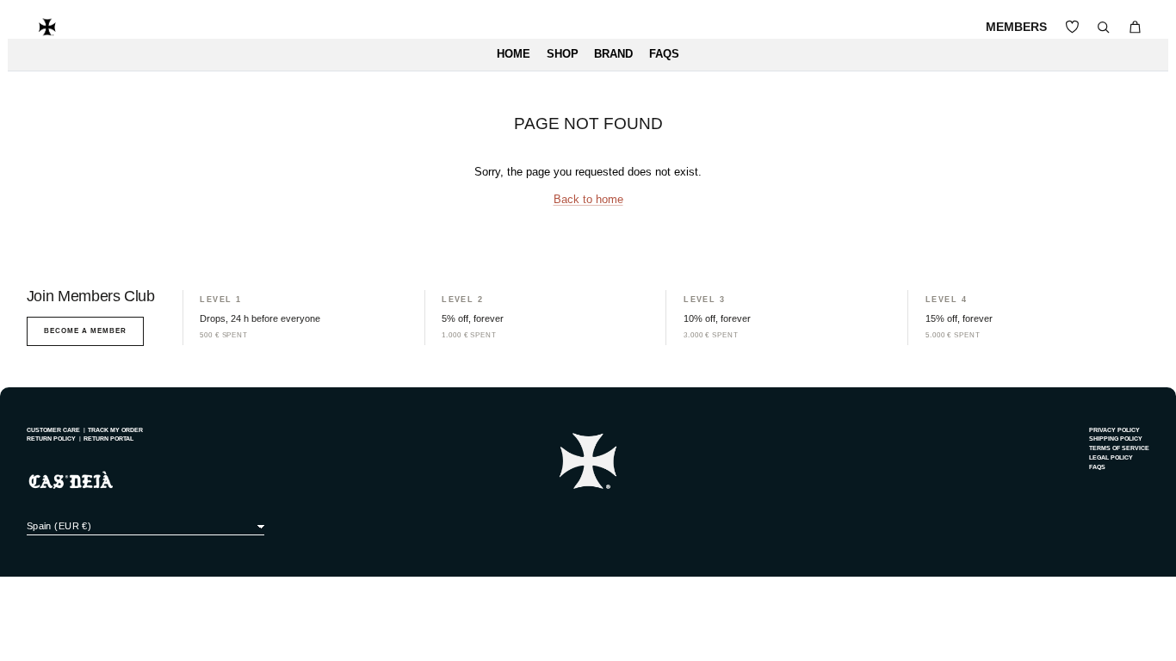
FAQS (664, 54)
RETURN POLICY (51, 438)
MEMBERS (1016, 27)
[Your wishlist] (1072, 27)
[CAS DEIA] (47, 26)
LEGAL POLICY (1111, 457)
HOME (513, 54)
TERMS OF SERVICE (1119, 448)
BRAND (613, 54)
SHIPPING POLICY (1115, 438)
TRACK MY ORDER (115, 430)
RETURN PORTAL (108, 438)
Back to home (588, 200)
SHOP (563, 54)
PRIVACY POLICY (1114, 430)
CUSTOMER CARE (53, 430)
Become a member (85, 331)
